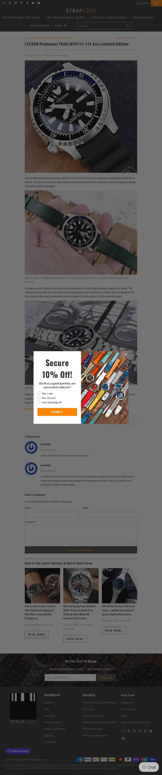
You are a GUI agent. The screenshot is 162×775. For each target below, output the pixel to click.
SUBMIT (57, 412)
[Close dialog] (125, 354)
